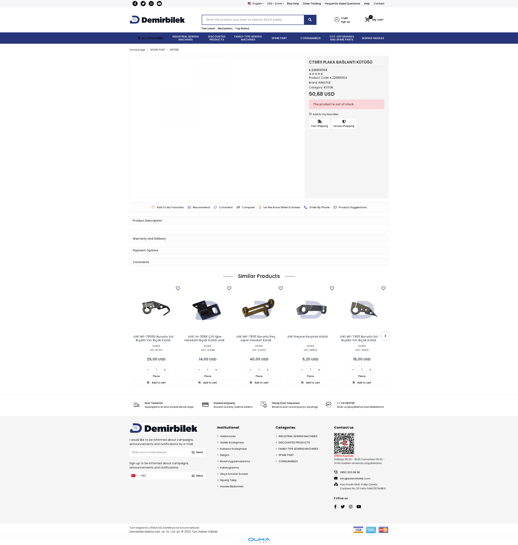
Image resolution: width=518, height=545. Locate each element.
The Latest (208, 28)
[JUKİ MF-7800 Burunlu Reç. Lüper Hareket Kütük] (259, 309)
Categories (285, 427)
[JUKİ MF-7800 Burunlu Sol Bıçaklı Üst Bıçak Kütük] (361, 309)
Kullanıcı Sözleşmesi (233, 449)
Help (367, 3)
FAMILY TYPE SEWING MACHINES (298, 449)
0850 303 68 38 (350, 472)
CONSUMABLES (288, 461)
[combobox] (134, 475)
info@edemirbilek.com (355, 478)
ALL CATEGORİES (152, 38)
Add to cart (158, 382)
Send (199, 452)
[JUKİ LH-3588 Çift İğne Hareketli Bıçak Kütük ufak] (207, 309)
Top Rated (242, 28)
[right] (385, 335)
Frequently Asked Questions (342, 3)
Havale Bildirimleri (232, 486)
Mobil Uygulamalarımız (235, 461)
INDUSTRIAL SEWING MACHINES (298, 436)
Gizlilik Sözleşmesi (232, 442)
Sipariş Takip (228, 480)
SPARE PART (286, 455)
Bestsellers (225, 28)
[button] (374, 20)
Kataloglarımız (229, 468)
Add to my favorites (325, 114)
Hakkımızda (228, 436)
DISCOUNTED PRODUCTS (294, 442)
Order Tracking (312, 3)
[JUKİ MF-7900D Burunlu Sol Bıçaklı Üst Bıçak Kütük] (156, 309)
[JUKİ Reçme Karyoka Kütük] (310, 309)
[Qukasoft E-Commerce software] (259, 540)
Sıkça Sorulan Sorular (234, 474)
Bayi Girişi (293, 3)
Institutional (228, 427)
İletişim (224, 455)
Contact (379, 3)
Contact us (343, 427)
